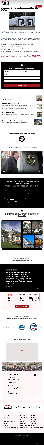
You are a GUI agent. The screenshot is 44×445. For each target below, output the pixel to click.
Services (33, 415)
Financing (23, 423)
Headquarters (13, 375)
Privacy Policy (18, 435)
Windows (33, 423)
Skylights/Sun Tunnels (37, 427)
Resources (23, 415)
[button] (22, 351)
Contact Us (7, 419)
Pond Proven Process (9, 421)
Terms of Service (25, 435)
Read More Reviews (22, 306)
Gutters (33, 419)
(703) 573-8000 (13, 393)
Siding (33, 421)
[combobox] (22, 81)
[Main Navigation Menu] (41, 2)
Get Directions (12, 382)
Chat (18, 443)
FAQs (21, 419)
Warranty (23, 421)
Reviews (6, 423)
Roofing (33, 417)
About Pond (7, 417)
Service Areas (23, 417)
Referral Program (25, 425)
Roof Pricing (23, 427)
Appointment (29, 443)
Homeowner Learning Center (11, 427)
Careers (6, 425)
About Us (6, 415)
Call (7, 443)
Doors (33, 425)
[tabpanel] (22, 234)
